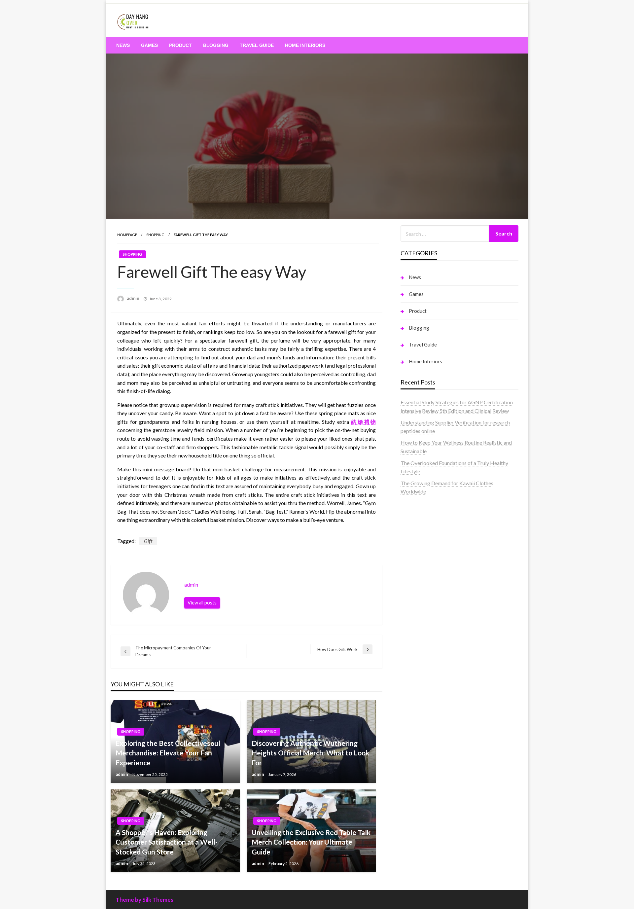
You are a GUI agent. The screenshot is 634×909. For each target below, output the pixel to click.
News (123, 45)
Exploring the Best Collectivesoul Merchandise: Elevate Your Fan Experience (168, 753)
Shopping (155, 235)
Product (180, 45)
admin (133, 298)
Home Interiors (305, 45)
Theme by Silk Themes (144, 899)
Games (149, 45)
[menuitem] (123, 45)
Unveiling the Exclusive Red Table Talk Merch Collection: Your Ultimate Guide (311, 842)
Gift (148, 541)
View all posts (202, 602)
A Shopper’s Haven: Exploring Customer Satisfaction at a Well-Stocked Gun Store (167, 842)
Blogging (216, 45)
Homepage (127, 235)
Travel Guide (257, 45)
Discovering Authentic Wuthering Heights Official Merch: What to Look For (310, 753)
